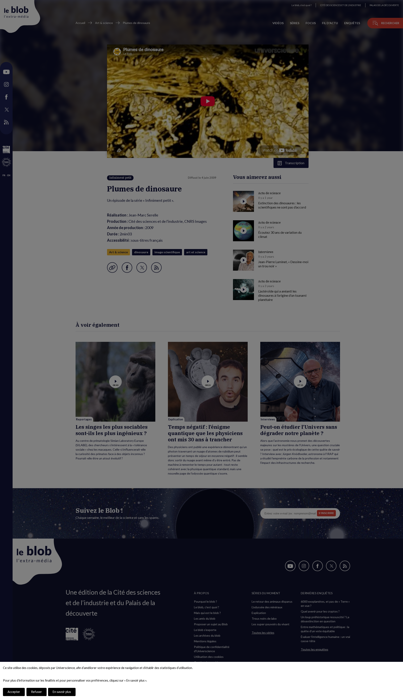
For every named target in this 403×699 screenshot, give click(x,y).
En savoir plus (62, 692)
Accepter (14, 692)
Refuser (36, 692)
